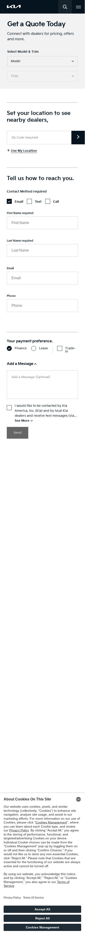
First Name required (20, 213)
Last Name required (20, 241)
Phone (11, 296)
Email (10, 268)
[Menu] (78, 6)
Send (17, 433)
